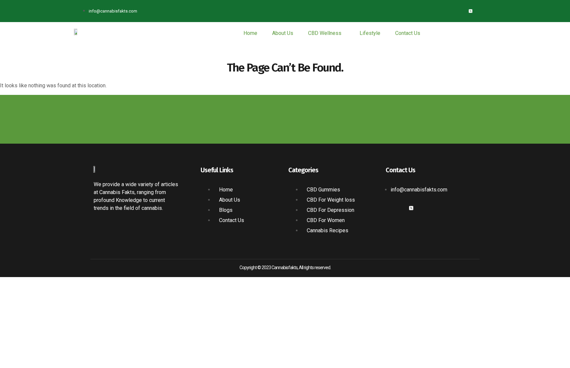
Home (250, 33)
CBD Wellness (324, 33)
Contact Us (407, 33)
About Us (282, 33)
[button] (326, 33)
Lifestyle (370, 33)
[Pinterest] (492, 11)
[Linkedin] (481, 11)
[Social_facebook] (388, 208)
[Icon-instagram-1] (460, 11)
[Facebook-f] (449, 11)
